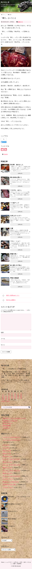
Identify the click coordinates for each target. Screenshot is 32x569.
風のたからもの (7, 456)
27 (3, 399)
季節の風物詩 (14, 278)
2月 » (8, 401)
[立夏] (5, 232)
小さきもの (6, 445)
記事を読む (20, 173)
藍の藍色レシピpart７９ (10, 420)
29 (9, 399)
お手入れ (16, 562)
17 (15, 396)
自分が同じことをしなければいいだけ (14, 418)
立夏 (11, 228)
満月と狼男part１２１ (12, 295)
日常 (21, 562)
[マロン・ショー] (5, 244)
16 (12, 396)
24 (15, 398)
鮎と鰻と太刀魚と (16, 265)
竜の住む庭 (5, 2)
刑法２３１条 (7, 450)
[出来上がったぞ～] (5, 219)
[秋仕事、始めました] (5, 168)
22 (9, 398)
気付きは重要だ (11, 300)
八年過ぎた (6, 428)
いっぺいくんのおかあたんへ (11, 437)
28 (6, 399)
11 (18, 394)
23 (12, 398)
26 (21, 398)
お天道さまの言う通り (9, 484)
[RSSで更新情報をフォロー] (5, 149)
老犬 (25, 562)
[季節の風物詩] (5, 281)
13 (3, 396)
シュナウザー (9, 562)
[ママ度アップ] (5, 206)
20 (3, 398)
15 (9, 396)
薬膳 (19, 22)
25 (18, 398)
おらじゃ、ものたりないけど (11, 459)
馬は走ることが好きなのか (11, 481)
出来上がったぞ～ (16, 215)
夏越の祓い (13, 254)
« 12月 (3, 401)
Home (2, 562)
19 (21, 396)
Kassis (6, 154)
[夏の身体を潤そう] (5, 181)
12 (21, 394)
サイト (3, 345)
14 (6, 396)
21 (6, 398)
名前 (2, 332)
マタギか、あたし (16, 190)
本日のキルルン (7, 423)
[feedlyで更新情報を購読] (2, 149)
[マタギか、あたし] (5, 193)
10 (15, 394)
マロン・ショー (15, 241)
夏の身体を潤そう (16, 177)
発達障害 (19, 563)
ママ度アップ (14, 203)
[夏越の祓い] (5, 257)
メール (3, 338)
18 (18, 396)
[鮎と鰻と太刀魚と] (5, 269)
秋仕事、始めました (16, 164)
